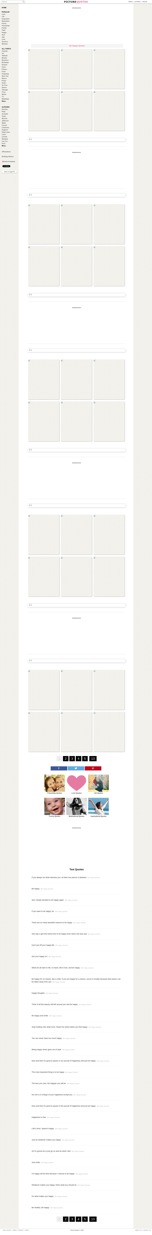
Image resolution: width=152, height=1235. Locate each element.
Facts (4, 67)
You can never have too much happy (53, 1038)
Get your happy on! (46, 956)
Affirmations (6, 152)
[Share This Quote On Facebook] (59, 768)
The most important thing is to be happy (55, 1072)
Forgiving (5, 74)
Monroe (4, 118)
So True (4, 85)
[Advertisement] (76, 25)
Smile (4, 83)
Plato (3, 111)
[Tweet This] (76, 768)
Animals (5, 51)
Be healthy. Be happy (47, 1208)
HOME (4, 7)
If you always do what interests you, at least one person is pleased (66, 877)
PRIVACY (21, 1230)
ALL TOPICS (6, 49)
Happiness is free (46, 1117)
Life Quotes (98, 793)
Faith (3, 30)
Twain (4, 116)
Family (4, 28)
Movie (4, 94)
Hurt (3, 35)
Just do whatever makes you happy (53, 1140)
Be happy (42, 889)
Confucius (5, 127)
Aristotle (5, 114)
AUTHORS (137, 1)
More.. (4, 101)
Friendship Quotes (54, 793)
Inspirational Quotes (98, 816)
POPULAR (5, 12)
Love (3, 14)
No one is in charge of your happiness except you (59, 1095)
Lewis (4, 134)
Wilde (4, 123)
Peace (4, 80)
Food (3, 71)
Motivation (5, 21)
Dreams (4, 65)
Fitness (4, 69)
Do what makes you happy (49, 1196)
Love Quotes (77, 793)
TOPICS (130, 1)
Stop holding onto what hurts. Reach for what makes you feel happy (66, 1027)
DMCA (27, 1230)
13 (93, 758)
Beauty (4, 58)
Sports (4, 87)
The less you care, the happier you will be (56, 1083)
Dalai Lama (6, 132)
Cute (3, 39)
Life (3, 16)
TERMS (14, 1230)
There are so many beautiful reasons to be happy (59, 923)
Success (5, 41)
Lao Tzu (5, 141)
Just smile (43, 1162)
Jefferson (5, 121)
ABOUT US (138, 1230)
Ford (3, 143)
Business (5, 60)
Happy (4, 32)
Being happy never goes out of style (53, 1049)
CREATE (144, 1)
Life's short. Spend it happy (50, 1129)
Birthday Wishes (8, 156)
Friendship (6, 26)
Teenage (5, 90)
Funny (4, 23)
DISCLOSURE (7, 1230)
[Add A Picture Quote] (9, 171)
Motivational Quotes (76, 816)
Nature (4, 78)
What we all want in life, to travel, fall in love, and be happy (62, 968)
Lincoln (4, 137)
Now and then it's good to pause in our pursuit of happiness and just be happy (70, 1061)
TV (3, 96)
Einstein (5, 109)
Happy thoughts (45, 993)
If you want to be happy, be (50, 911)
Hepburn (5, 130)
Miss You (5, 76)
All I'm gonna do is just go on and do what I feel (58, 1151)
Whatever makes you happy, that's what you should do (61, 1185)
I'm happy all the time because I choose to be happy (60, 1174)
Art (3, 53)
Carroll (4, 125)
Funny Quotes (54, 816)
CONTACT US (147, 1230)
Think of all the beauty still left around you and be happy (61, 1004)
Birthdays (5, 62)
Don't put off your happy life (50, 945)
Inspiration (6, 19)
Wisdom (5, 44)
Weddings (5, 99)
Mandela (5, 139)
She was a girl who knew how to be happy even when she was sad (66, 934)
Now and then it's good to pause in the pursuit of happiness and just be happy (70, 1106)
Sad (3, 37)
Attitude (5, 55)
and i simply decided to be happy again (54, 900)
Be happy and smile (47, 1016)
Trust (3, 92)
